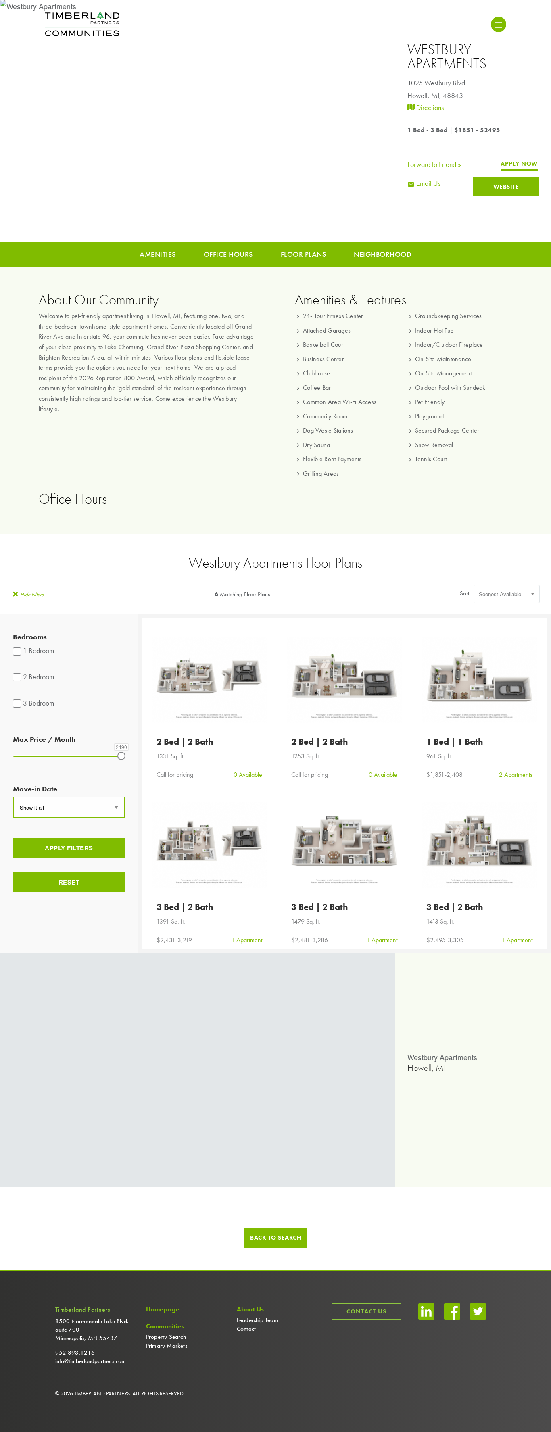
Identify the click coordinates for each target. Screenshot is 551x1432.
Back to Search (275, 1238)
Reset (69, 882)
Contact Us (366, 1311)
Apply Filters (69, 847)
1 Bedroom (38, 650)
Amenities (158, 254)
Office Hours (228, 254)
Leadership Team (257, 1320)
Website (506, 187)
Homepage (163, 1309)
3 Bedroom (38, 703)
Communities (165, 1326)
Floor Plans (303, 254)
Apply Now (519, 164)
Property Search (166, 1337)
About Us (250, 1309)
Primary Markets (166, 1346)
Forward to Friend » (434, 164)
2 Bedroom (38, 676)
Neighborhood (382, 254)
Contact (246, 1329)
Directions (429, 107)
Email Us (427, 183)
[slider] (121, 756)
